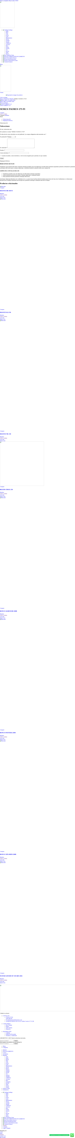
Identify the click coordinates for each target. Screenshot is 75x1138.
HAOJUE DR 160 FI (6, 190)
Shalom (7, 1070)
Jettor (7, 52)
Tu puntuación (4, 136)
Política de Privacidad (11, 1034)
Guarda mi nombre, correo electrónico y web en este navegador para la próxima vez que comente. (24, 155)
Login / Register (6, 1128)
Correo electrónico (4, 153)
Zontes (7, 47)
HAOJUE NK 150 (5, 434)
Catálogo (8, 1033)
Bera (7, 46)
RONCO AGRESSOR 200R (8, 611)
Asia (7, 1056)
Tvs (7, 50)
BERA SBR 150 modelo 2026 (7, 101)
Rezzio (7, 51)
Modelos (12, 98)
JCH (7, 34)
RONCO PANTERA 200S (8, 732)
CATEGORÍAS (6, 1023)
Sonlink (7, 40)
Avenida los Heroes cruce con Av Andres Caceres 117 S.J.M (20, 1021)
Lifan (7, 36)
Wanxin (7, 1075)
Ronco (7, 53)
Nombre (2, 150)
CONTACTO (6, 1015)
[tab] (6, 119)
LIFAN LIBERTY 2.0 (5, 105)
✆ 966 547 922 (9, 1018)
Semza (7, 1085)
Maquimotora (9, 38)
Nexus (7, 39)
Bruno (7, 1059)
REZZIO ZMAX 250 (6, 489)
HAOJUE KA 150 (5, 312)
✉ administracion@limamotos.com (14, 1020)
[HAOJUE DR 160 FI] (3, 186)
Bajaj (7, 31)
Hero (7, 32)
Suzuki (7, 42)
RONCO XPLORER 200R (8, 854)
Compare (5, 1126)
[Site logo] (7, 27)
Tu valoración (3, 147)
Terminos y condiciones (11, 1035)
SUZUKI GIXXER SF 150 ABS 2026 (11, 976)
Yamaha (8, 1076)
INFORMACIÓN (7, 1031)
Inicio (1, 98)
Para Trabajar (9, 1025)
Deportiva (8, 1029)
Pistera (7, 1026)
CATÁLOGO (6, 98)
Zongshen (8, 1081)
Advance (8, 44)
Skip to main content (13, 0)
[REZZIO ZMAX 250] (22, 485)
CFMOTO (8, 43)
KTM (7, 35)
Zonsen (7, 48)
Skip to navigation (4, 0)
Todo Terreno (9, 1027)
